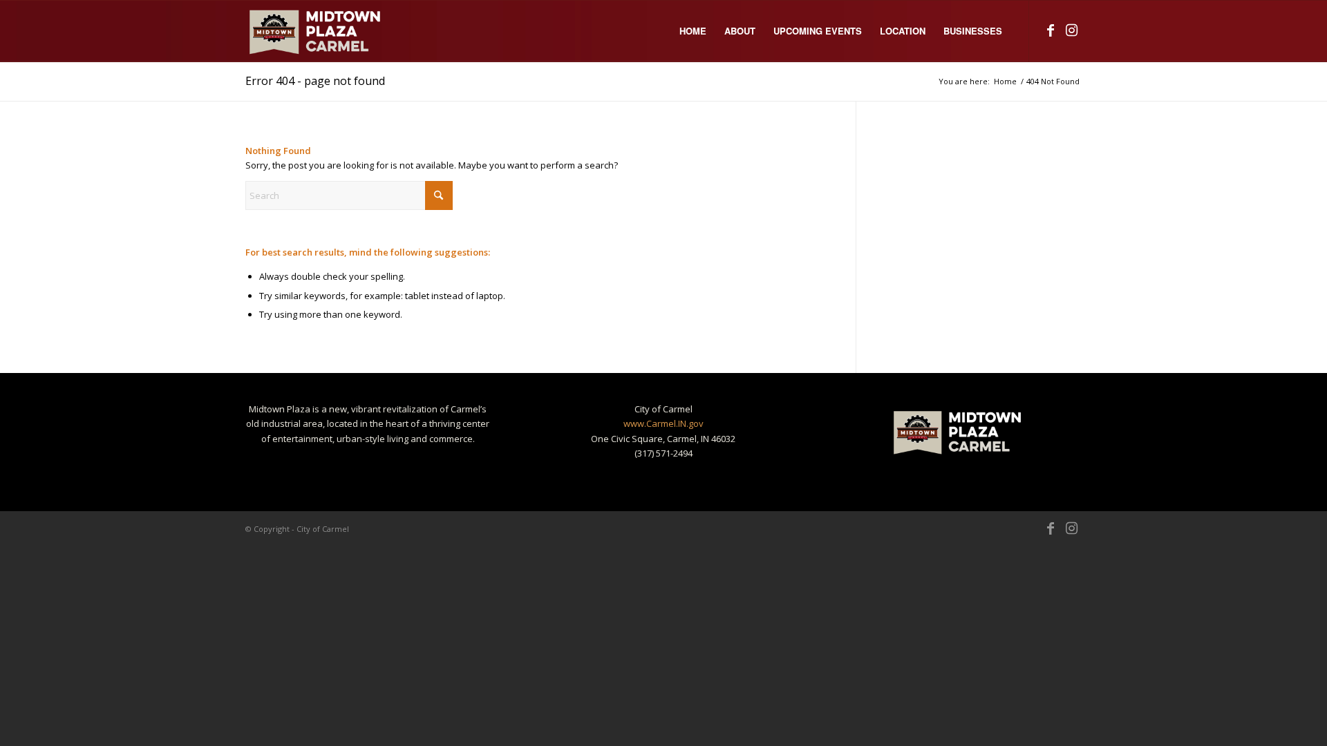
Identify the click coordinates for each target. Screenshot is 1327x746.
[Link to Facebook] (1050, 30)
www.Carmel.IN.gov (663, 423)
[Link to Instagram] (1071, 30)
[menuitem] (692, 31)
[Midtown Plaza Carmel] (316, 31)
